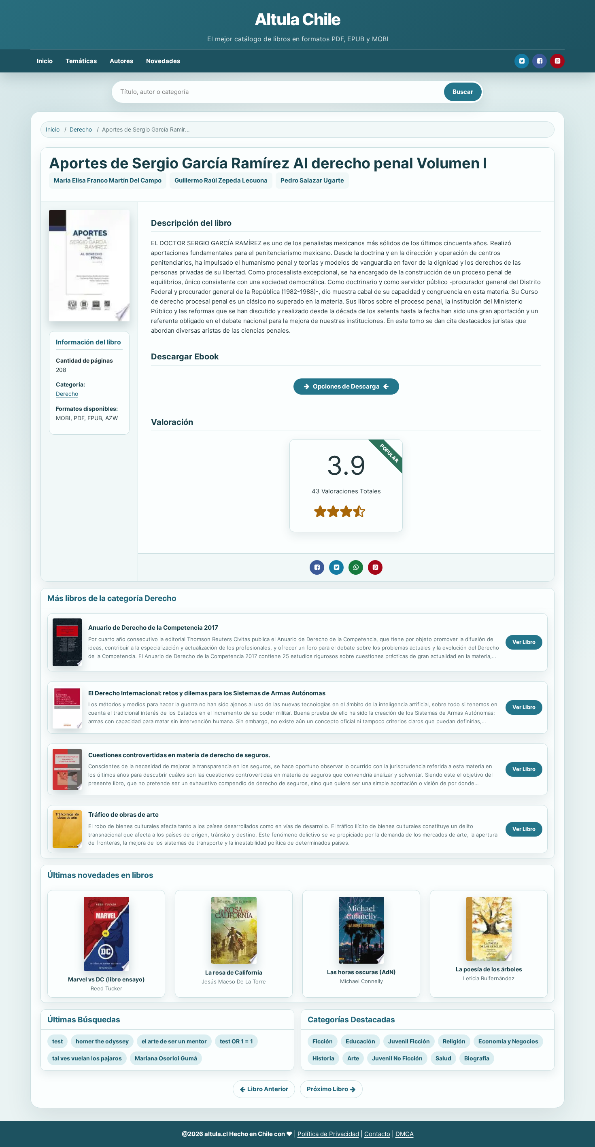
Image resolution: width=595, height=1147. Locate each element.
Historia (323, 1058)
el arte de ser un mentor (174, 1041)
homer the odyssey (102, 1041)
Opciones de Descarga (346, 386)
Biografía (476, 1058)
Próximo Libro (327, 1089)
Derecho (81, 129)
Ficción (322, 1041)
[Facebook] (539, 61)
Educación (360, 1041)
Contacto (377, 1134)
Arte (353, 1058)
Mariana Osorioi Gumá (166, 1058)
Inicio (45, 61)
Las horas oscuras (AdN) (361, 972)
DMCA (404, 1134)
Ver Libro (524, 642)
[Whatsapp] (355, 567)
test (57, 1041)
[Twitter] (521, 61)
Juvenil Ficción (409, 1041)
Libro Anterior (267, 1089)
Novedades (163, 61)
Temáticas (81, 61)
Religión (454, 1041)
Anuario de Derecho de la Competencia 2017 (153, 627)
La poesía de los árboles (489, 969)
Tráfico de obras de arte (123, 814)
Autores (121, 61)
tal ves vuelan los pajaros (87, 1058)
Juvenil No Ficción (397, 1058)
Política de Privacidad (328, 1134)
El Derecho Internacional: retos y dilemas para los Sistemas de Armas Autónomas (206, 693)
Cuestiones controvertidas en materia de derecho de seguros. (179, 755)
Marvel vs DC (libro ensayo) (106, 979)
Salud (443, 1058)
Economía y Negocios (508, 1041)
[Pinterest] (557, 61)
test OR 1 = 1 (236, 1041)
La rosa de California (233, 972)
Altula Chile (298, 19)
